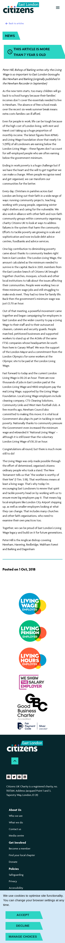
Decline (23, 925)
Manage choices (23, 936)
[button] (58, 7)
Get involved (17, 842)
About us (15, 810)
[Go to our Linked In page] (24, 777)
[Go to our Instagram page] (19, 777)
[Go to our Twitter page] (14, 777)
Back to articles (16, 23)
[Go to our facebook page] (8, 777)
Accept (23, 915)
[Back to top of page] (14, 760)
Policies (14, 869)
